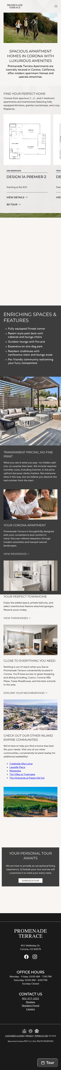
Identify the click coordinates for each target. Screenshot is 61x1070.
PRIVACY (29, 1036)
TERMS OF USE (41, 1036)
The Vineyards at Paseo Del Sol (26, 777)
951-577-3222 (30, 998)
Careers (30, 1009)
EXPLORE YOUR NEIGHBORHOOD (24, 693)
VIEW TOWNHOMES (16, 618)
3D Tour (12, 204)
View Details (15, 197)
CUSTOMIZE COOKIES (14, 1036)
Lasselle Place (17, 767)
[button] (55, 6)
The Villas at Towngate (22, 774)
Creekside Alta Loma (21, 763)
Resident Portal (30, 1005)
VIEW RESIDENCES (15, 553)
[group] (27, 160)
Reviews (30, 1002)
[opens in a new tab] (26, 958)
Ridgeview (15, 770)
